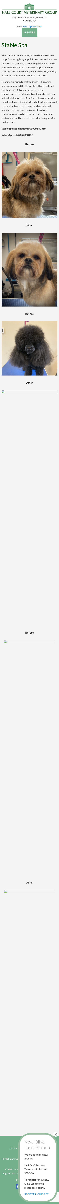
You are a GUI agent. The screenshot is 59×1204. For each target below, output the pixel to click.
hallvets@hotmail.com (32, 26)
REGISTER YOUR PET (36, 1194)
